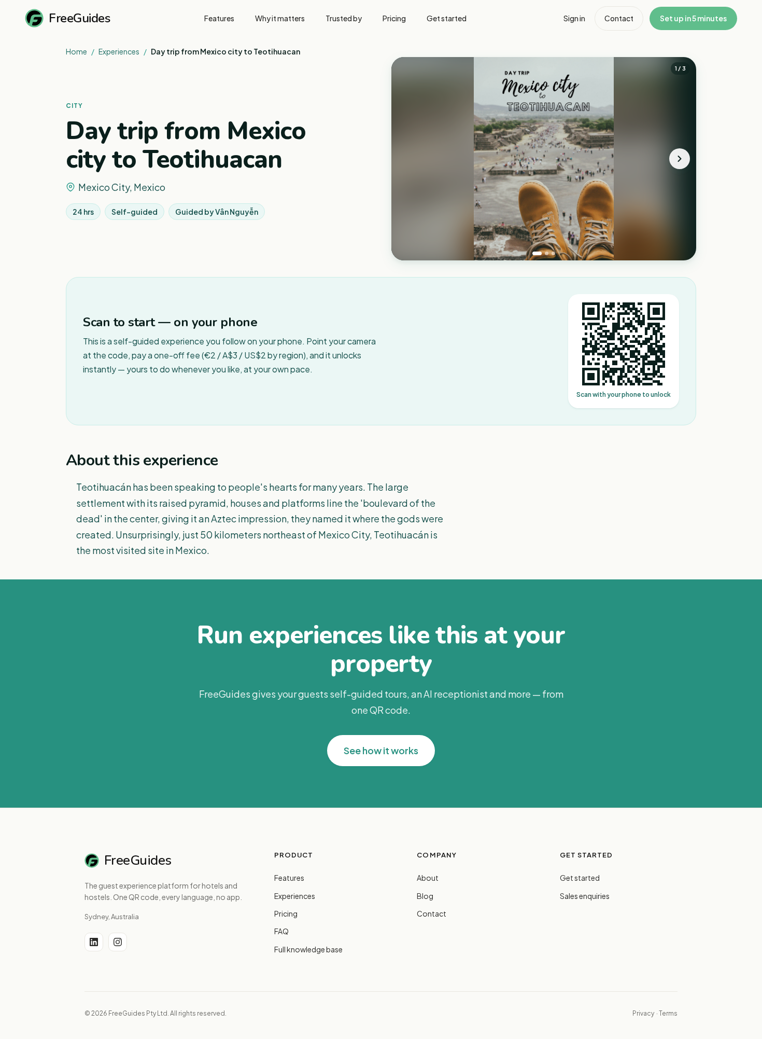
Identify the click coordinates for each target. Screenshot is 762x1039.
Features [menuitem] (219, 18)
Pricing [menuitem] (394, 18)
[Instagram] (117, 942)
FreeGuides (79, 18)
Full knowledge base (308, 949)
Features (289, 877)
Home (76, 51)
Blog (425, 896)
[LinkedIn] (93, 942)
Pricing (286, 913)
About (428, 877)
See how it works (381, 750)
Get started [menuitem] (447, 18)
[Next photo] (679, 158)
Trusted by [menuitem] (344, 18)
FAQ (281, 931)
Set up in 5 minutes (693, 18)
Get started (580, 877)
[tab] (537, 253)
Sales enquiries (585, 896)
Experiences (118, 51)
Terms (668, 1013)
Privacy (643, 1013)
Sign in (574, 18)
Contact (618, 18)
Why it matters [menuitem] (280, 18)
